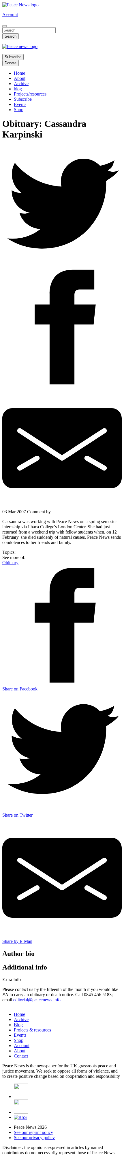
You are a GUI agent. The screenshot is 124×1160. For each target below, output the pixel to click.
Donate (10, 63)
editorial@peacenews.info (37, 999)
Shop (18, 109)
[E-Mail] (62, 448)
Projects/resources (30, 93)
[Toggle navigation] (4, 26)
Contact (21, 1055)
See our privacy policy (34, 1137)
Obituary (10, 562)
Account (10, 14)
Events (20, 104)
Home (19, 73)
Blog (18, 1024)
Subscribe (13, 57)
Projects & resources (32, 1029)
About (19, 78)
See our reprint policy (33, 1132)
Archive (21, 83)
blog (18, 88)
